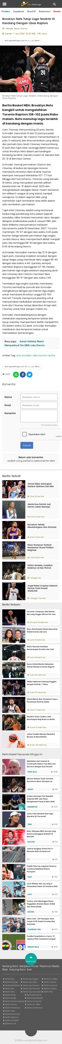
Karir (29, 969)
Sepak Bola (32, 771)
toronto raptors (46, 355)
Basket (57, 11)
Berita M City (10, 1023)
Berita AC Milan (33, 1004)
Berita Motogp (11, 982)
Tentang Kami (10, 966)
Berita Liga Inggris (30, 978)
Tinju (30, 876)
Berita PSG (48, 991)
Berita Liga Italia (30, 982)
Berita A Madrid (12, 1020)
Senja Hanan (21, 28)
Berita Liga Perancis (31, 988)
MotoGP (31, 11)
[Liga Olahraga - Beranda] (31, 4)
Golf (30, 894)
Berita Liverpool (50, 985)
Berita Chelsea (50, 988)
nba (18, 355)
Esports (31, 911)
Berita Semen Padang (14, 1001)
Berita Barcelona (34, 994)
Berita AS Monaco (35, 1007)
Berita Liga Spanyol (31, 985)
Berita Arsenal (50, 982)
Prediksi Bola (33, 946)
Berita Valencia (11, 1017)
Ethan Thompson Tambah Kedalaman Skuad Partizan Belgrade (41, 547)
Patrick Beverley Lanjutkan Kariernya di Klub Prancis (40, 566)
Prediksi (6, 11)
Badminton (44, 11)
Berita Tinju (9, 988)
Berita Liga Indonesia (32, 991)
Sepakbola (18, 11)
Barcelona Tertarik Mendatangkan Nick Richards (42, 525)
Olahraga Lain (34, 929)
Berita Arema (11, 1004)
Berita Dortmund (34, 1001)
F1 (28, 859)
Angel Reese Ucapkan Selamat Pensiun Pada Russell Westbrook (42, 588)
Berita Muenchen (12, 1014)
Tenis (30, 824)
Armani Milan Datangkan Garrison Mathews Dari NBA (41, 485)
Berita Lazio (10, 1010)
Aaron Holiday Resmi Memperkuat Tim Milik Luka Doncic (25, 343)
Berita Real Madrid (35, 998)
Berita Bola (9, 978)
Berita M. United (50, 978)
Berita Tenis (10, 991)
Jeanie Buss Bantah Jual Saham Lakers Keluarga (39, 505)
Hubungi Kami (17, 969)
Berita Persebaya (12, 1007)
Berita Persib (10, 994)
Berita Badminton (12, 985)
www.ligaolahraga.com (35, 1040)
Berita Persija (10, 998)
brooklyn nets (29, 355)
